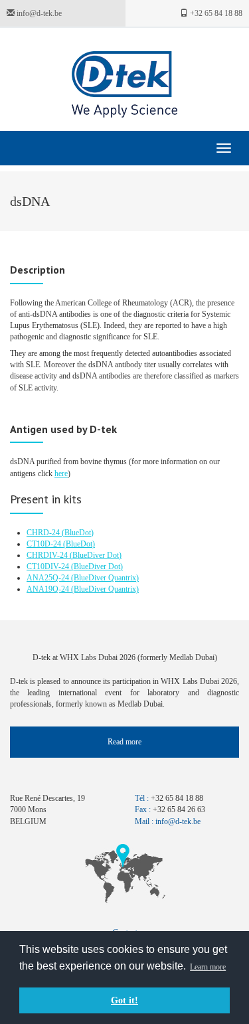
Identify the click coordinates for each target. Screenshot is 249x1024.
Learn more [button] (208, 967)
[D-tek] (124, 84)
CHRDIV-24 (48, 555)
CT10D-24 (45, 544)
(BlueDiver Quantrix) (105, 577)
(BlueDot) (78, 532)
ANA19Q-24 (49, 589)
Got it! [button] (124, 1000)
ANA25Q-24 (49, 577)
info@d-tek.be (38, 13)
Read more (124, 741)
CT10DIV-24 (49, 566)
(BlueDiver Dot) (96, 555)
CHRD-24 (44, 532)
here (61, 473)
